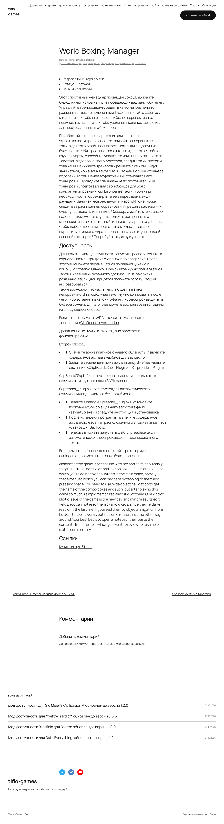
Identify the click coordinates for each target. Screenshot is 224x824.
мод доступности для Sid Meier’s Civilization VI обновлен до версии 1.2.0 (68, 705)
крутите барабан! (198, 15)
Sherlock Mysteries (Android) (191, 594)
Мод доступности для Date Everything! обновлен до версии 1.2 (61, 738)
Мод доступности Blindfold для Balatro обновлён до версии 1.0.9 (62, 727)
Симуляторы (107, 63)
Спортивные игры (124, 63)
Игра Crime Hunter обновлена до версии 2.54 (44, 594)
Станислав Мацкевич (81, 59)
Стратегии (140, 63)
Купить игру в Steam (75, 546)
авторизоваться (133, 644)
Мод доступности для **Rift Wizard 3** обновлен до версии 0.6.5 (62, 716)
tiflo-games (14, 12)
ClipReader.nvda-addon (99, 322)
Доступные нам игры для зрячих (76, 63)
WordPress (210, 814)
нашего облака (127, 352)
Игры (97, 63)
